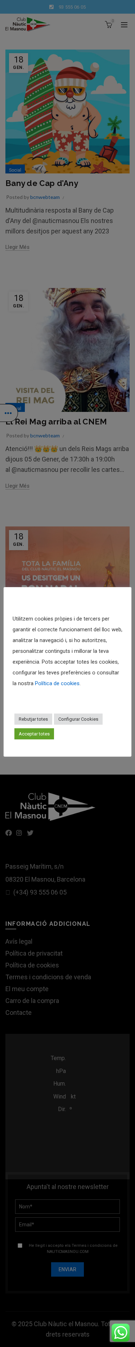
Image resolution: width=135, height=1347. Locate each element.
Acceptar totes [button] (34, 734)
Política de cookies (57, 683)
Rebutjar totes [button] (33, 719)
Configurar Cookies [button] (78, 719)
